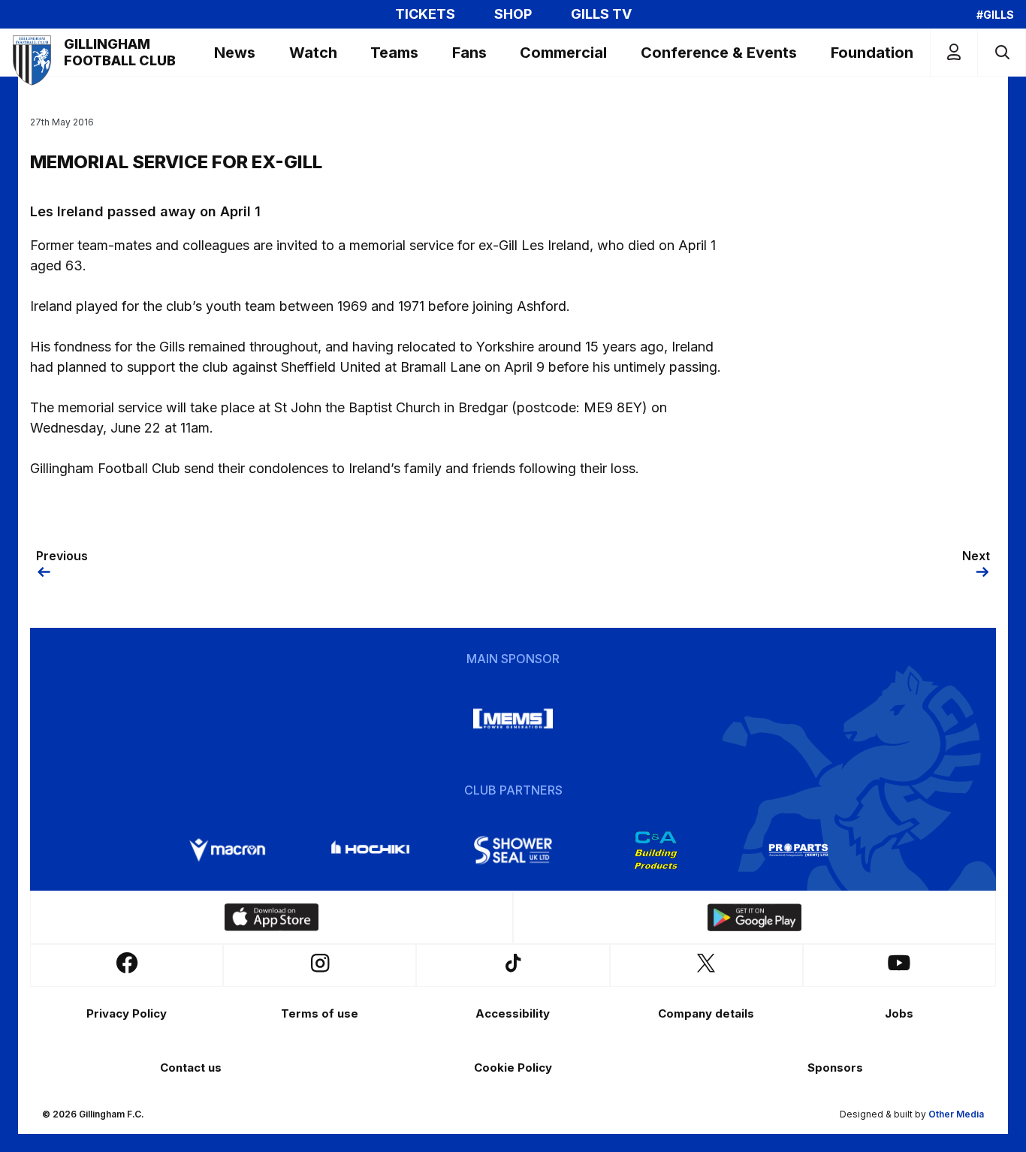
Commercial (563, 53)
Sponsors (835, 1067)
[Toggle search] (1001, 52)
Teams (394, 53)
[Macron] (227, 850)
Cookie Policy (513, 1067)
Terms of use (319, 1013)
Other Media (956, 1114)
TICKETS (425, 14)
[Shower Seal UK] (513, 850)
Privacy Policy (126, 1013)
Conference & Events (719, 53)
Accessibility (512, 1013)
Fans (469, 53)
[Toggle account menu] (954, 52)
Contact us (191, 1067)
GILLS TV (601, 14)
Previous (62, 555)
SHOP (513, 14)
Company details (706, 1013)
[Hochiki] (370, 850)
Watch (313, 53)
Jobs (899, 1013)
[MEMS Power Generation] (513, 718)
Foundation (872, 53)
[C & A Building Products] (655, 850)
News (234, 53)
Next (976, 555)
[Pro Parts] (798, 850)
